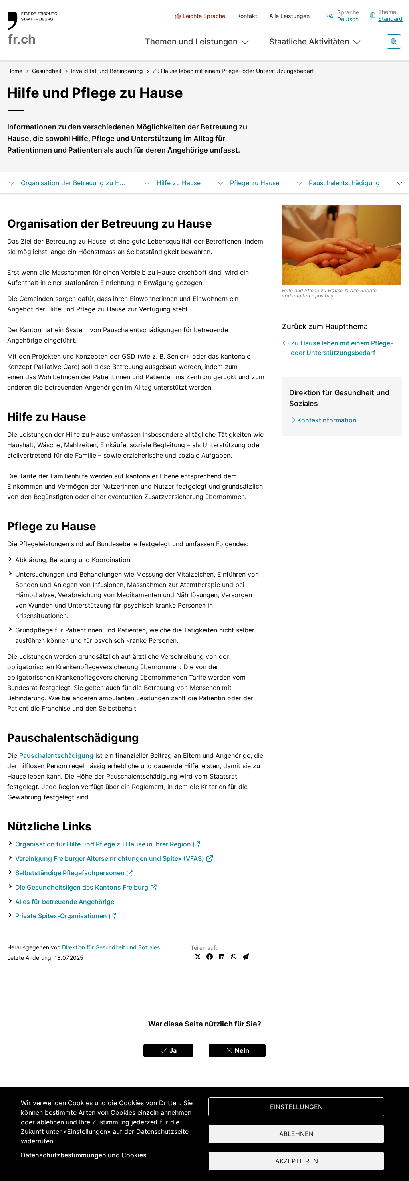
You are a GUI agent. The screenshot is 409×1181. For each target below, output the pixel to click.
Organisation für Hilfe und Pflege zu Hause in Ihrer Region (104, 844)
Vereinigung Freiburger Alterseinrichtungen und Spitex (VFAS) (110, 858)
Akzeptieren (296, 1161)
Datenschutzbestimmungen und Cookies (84, 1155)
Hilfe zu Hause (179, 183)
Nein (241, 1050)
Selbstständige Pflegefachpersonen (70, 873)
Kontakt (247, 15)
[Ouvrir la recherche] (394, 41)
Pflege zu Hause (254, 183)
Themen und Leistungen (191, 41)
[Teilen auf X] (198, 956)
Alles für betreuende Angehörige (64, 902)
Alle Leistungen (289, 15)
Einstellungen (296, 1107)
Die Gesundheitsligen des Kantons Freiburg (82, 887)
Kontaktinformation (327, 420)
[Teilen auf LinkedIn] (221, 956)
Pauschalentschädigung (344, 183)
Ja (172, 1050)
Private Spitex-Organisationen (62, 916)
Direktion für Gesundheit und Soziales (111, 947)
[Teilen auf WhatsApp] (233, 956)
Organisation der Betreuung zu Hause (74, 183)
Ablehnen (296, 1134)
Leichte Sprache (204, 15)
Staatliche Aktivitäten (309, 41)
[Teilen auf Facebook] (209, 956)
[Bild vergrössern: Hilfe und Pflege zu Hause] (342, 245)
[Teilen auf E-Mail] (245, 956)
